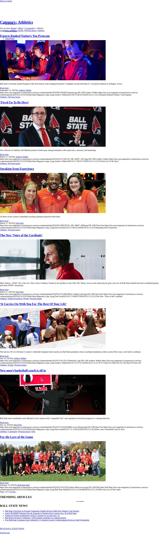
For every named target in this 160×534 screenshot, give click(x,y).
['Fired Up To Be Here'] (53, 146)
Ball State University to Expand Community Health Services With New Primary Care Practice (42, 511)
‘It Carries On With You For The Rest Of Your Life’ (33, 304)
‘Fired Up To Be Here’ (14, 102)
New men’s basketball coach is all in (23, 370)
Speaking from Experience (17, 168)
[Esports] (53, 79)
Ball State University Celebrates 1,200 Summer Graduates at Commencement (35, 518)
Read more (4, 88)
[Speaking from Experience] (53, 212)
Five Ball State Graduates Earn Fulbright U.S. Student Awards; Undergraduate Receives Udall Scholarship (47, 520)
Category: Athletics (16, 22)
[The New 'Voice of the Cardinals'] (53, 279)
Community (12, 432)
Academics (4, 30)
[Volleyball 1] (53, 348)
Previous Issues (30, 30)
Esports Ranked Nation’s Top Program (25, 35)
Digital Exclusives (15, 299)
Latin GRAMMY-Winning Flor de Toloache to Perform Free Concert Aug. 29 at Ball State (40, 513)
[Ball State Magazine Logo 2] (19, 14)
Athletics (13, 30)
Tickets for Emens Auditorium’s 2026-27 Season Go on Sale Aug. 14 (32, 516)
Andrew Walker (25, 90)
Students (41, 30)
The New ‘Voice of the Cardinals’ (21, 235)
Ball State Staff (24, 485)
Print (33, 432)
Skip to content (6, 1)
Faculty (20, 30)
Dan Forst (20, 223)
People (26, 299)
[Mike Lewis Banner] (53, 414)
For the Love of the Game (16, 437)
